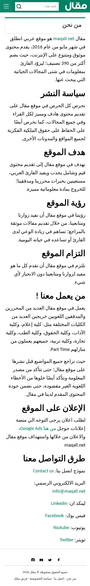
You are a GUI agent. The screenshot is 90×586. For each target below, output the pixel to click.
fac (58, 559)
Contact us (43, 471)
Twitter (66, 540)
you (41, 559)
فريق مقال (20, 578)
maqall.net (63, 38)
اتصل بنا (59, 578)
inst (32, 559)
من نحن (71, 578)
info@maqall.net (68, 491)
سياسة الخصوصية (41, 578)
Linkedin (59, 503)
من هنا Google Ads (38, 428)
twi (50, 559)
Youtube (61, 527)
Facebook (54, 515)
